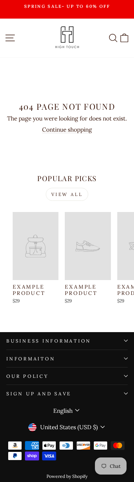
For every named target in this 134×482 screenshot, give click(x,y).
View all (67, 194)
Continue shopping (67, 129)
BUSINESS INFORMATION (48, 341)
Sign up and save (38, 393)
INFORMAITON (30, 359)
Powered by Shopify (67, 476)
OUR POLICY (27, 376)
